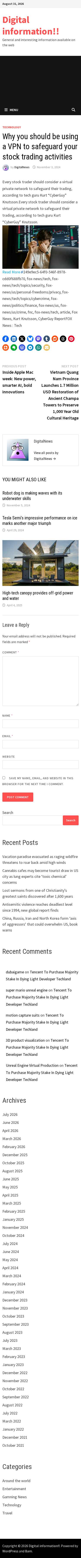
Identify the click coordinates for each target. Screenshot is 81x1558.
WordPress (10, 1551)
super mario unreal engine (27, 990)
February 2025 (13, 1211)
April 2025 (10, 1195)
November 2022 (15, 1380)
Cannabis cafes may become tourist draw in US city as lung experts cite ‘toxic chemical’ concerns (40, 876)
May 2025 (10, 1187)
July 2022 (9, 1413)
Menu (14, 110)
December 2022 (14, 1372)
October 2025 (13, 1162)
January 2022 (13, 1429)
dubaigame (15, 971)
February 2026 (13, 1146)
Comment (10, 652)
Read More (11, 271)
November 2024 (15, 1227)
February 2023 (13, 1356)
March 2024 (11, 1275)
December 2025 (14, 1154)
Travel (7, 1512)
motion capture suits (23, 1015)
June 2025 (10, 1178)
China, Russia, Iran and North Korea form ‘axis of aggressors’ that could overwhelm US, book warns (40, 924)
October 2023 (13, 1316)
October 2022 (13, 1388)
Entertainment (14, 1488)
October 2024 (13, 1235)
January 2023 (13, 1364)
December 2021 (14, 1437)
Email (7, 736)
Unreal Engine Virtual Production (32, 1065)
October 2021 (13, 1445)
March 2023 (11, 1348)
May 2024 (10, 1259)
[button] (5, 339)
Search (7, 812)
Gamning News (14, 1496)
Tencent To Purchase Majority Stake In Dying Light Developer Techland (39, 997)
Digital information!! (30, 25)
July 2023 (9, 1340)
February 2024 (13, 1283)
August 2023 (12, 1332)
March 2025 (11, 1203)
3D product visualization (25, 1040)
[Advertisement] (40, 80)
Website (8, 756)
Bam (28, 1551)
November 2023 (15, 1308)
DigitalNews (22, 167)
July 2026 (9, 1114)
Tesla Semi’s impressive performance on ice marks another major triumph (39, 520)
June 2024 (10, 1251)
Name (7, 715)
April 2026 (10, 1130)
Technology (11, 127)
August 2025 (12, 1170)
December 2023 (14, 1300)
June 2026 (10, 1122)
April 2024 (10, 1267)
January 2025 (13, 1219)
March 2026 (11, 1138)
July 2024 (9, 1243)
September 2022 (15, 1396)
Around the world (16, 1480)
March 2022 (11, 1421)
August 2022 (12, 1404)
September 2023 (15, 1324)
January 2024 (13, 1291)
